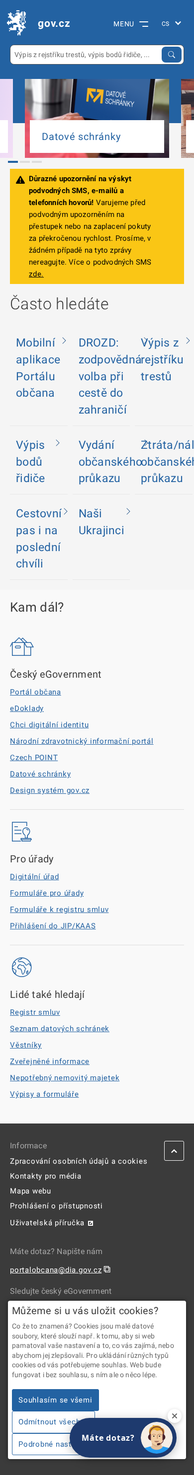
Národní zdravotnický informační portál (82, 741)
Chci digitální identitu (49, 724)
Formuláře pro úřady (47, 893)
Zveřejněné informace (50, 1061)
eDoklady (27, 708)
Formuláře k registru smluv (59, 909)
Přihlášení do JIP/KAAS (53, 925)
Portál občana (35, 692)
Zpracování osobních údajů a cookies (78, 1161)
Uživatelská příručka (47, 1222)
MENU (123, 24)
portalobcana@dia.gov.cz (55, 1269)
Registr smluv (35, 1012)
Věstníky (26, 1045)
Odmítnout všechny (53, 1421)
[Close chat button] (175, 1416)
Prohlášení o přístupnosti (56, 1205)
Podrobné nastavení (54, 1444)
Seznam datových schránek (59, 1028)
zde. (36, 274)
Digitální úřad (34, 876)
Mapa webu (30, 1191)
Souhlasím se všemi (55, 1400)
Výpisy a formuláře (44, 1094)
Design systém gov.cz (50, 790)
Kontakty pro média (46, 1176)
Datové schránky (40, 774)
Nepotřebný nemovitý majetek (64, 1077)
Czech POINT (34, 757)
